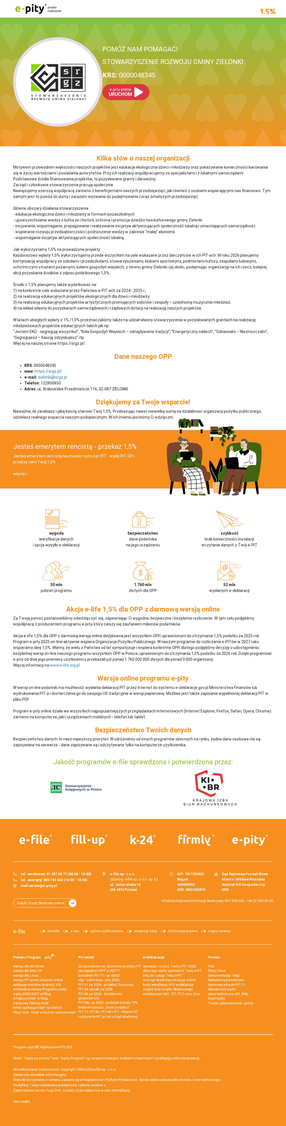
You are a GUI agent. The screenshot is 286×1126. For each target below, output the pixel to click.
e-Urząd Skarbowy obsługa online (169, 980)
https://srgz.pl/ (48, 371)
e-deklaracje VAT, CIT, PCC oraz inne (171, 994)
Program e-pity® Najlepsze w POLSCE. (43, 1047)
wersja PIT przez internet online (38, 980)
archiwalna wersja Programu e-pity (39, 989)
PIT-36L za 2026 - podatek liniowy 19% (108, 1002)
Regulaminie (93, 1080)
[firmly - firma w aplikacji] (196, 840)
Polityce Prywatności (121, 1080)
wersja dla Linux (25, 975)
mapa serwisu (219, 931)
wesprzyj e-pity (145, 931)
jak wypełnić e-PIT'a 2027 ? (99, 971)
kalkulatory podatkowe (226, 980)
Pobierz (33, 956)
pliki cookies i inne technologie (196, 1080)
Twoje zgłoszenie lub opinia (230, 1003)
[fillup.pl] (89, 840)
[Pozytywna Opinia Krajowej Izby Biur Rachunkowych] (210, 787)
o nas (74, 931)
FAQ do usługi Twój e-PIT (163, 975)
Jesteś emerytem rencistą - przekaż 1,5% (75, 446)
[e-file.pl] (35, 839)
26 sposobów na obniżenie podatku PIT (110, 966)
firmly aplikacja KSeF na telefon (37, 1007)
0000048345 (129, 75)
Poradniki (86, 957)
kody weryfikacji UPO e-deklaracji (168, 985)
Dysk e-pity (216, 998)
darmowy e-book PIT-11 (226, 985)
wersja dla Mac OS (27, 971)
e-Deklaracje (153, 957)
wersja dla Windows (28, 966)
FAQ (211, 966)
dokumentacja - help (224, 975)
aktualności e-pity (221, 989)
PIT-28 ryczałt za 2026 (95, 989)
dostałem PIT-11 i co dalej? (99, 975)
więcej (19, 473)
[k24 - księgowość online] (143, 839)
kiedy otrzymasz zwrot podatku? (103, 1007)
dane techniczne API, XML (228, 994)
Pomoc (214, 957)
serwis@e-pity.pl (43, 886)
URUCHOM (120, 92)
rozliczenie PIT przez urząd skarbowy (107, 1016)
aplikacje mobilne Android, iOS (37, 985)
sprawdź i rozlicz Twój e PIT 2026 (169, 966)
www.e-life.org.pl (65, 665)
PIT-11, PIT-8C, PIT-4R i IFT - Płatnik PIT (108, 1012)
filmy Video (217, 971)
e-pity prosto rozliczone (38, 9)
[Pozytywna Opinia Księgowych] (76, 787)
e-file (19, 931)
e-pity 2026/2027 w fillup (32, 994)
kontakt (53, 931)
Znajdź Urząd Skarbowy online (40, 903)
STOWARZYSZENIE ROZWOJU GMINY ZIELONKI (173, 62)
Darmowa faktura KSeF (31, 1003)
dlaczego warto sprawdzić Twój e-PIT (172, 971)
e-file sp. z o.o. (105, 1069)
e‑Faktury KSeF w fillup (30, 998)
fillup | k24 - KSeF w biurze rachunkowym (44, 1012)
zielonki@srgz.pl (52, 377)
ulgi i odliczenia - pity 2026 (98, 980)
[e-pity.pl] (250, 840)
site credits (21, 1101)
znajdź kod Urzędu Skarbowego (168, 989)
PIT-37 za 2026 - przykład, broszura (105, 985)
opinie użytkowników (106, 931)
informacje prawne (182, 931)
